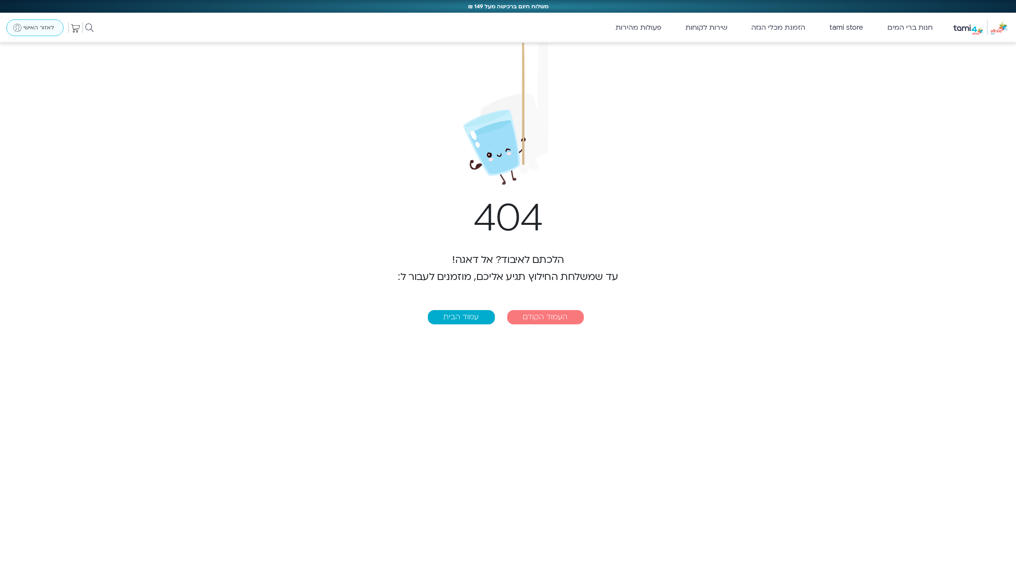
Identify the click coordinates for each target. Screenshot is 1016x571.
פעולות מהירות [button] (638, 27)
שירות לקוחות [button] (706, 27)
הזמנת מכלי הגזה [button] (778, 27)
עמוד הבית (461, 317)
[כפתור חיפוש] (89, 28)
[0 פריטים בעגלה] (75, 28)
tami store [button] (846, 27)
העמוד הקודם (545, 317)
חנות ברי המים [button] (910, 27)
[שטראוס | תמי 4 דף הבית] (983, 27)
